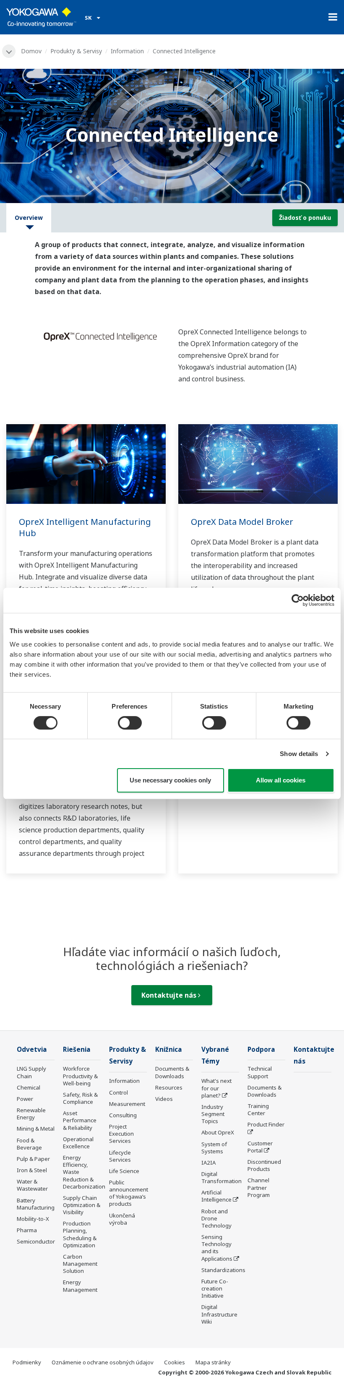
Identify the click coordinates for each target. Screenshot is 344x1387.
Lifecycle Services (120, 1156)
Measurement (127, 1104)
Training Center (258, 1109)
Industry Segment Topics (212, 1114)
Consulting (123, 1115)
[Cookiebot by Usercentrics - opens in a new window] (297, 600)
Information (127, 51)
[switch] (130, 723)
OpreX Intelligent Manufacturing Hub (85, 527)
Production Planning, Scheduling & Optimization (79, 1234)
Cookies (174, 1362)
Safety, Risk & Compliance (80, 1098)
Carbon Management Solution (80, 1264)
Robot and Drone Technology (216, 1218)
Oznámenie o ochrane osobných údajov (103, 1362)
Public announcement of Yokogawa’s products (128, 1192)
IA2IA (208, 1162)
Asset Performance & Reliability (79, 1120)
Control (118, 1092)
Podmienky (27, 1362)
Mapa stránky (213, 1362)
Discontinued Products (264, 1165)
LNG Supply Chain (31, 1072)
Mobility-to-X (33, 1219)
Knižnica (168, 1049)
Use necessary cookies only (170, 780)
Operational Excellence (78, 1142)
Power (25, 1099)
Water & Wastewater (32, 1185)
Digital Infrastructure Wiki (219, 1314)
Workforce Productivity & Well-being (80, 1076)
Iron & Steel (32, 1170)
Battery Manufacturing (36, 1204)
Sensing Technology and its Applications (216, 1247)
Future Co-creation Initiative (214, 1288)
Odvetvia (32, 1049)
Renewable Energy (31, 1113)
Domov (31, 51)
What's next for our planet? (216, 1088)
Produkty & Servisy (76, 51)
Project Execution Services (121, 1134)
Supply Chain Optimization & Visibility (81, 1205)
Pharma (27, 1230)
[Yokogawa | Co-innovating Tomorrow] (41, 17)
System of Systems (214, 1147)
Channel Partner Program (259, 1187)
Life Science (124, 1171)
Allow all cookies (280, 780)
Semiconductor (36, 1241)
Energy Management (80, 1285)
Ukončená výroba (122, 1219)
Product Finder (266, 1124)
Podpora (261, 1049)
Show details (299, 753)
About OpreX (217, 1132)
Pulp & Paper (33, 1159)
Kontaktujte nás (169, 995)
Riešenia (77, 1049)
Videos (164, 1099)
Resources (168, 1087)
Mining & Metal (36, 1128)
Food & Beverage (29, 1144)
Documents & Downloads (172, 1072)
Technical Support (260, 1072)
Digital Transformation (221, 1177)
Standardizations (223, 1270)
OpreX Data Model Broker (242, 521)
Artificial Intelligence (216, 1196)
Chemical (28, 1087)
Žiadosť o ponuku (305, 218)
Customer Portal (260, 1146)
